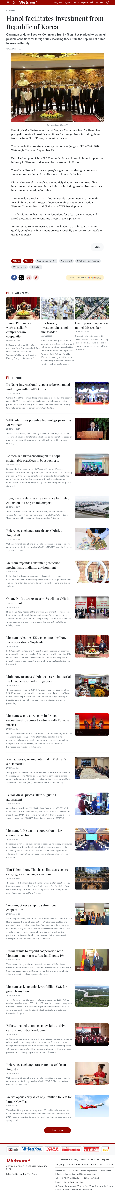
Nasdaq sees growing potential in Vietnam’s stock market (36, 761)
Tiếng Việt (57, 2)
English (67, 2)
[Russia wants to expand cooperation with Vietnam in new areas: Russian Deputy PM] (92, 960)
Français (75, 2)
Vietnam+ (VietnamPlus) (28, 2)
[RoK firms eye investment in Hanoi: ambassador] (57, 308)
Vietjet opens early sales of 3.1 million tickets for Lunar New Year (39, 1099)
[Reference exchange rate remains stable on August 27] (92, 1073)
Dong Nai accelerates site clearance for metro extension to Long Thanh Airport (37, 500)
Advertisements (97, 1164)
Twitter (21, 277)
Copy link (36, 277)
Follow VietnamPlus (77, 277)
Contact (110, 1164)
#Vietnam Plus (19, 267)
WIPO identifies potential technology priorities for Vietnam (38, 422)
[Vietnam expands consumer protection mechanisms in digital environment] (92, 572)
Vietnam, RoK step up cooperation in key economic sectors (34, 832)
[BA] (77, 1149)
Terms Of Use (87, 1159)
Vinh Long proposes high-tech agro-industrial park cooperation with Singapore (38, 678)
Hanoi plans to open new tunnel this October (91, 325)
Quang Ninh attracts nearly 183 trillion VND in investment (38, 600)
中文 (92, 2)
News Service (82, 1164)
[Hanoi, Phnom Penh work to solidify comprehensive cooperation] (23, 308)
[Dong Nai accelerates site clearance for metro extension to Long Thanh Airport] (92, 507)
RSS (97, 1159)
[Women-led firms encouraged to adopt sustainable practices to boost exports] (92, 465)
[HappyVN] (96, 1149)
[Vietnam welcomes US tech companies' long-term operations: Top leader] (92, 646)
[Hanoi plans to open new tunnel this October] (92, 308)
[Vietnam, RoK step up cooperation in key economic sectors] (92, 839)
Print (29, 277)
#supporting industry (46, 260)
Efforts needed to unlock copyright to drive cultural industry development (36, 1027)
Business (11, 10)
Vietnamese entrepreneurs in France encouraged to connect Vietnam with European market (38, 720)
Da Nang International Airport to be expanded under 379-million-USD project (38, 386)
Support (105, 1159)
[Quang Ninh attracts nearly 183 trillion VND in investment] (92, 607)
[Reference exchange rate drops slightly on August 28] (92, 539)
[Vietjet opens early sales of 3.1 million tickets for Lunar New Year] (92, 1106)
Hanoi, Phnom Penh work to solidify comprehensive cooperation (20, 329)
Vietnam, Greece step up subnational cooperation (31, 907)
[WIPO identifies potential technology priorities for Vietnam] (92, 429)
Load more (57, 1130)
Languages (61, 1164)
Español (84, 2)
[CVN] (38, 1149)
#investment (66, 260)
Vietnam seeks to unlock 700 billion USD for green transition (36, 988)
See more (17, 378)
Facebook (14, 277)
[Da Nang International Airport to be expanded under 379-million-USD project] (92, 393)
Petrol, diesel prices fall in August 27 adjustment (31, 797)
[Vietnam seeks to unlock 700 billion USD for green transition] (92, 995)
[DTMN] (57, 1149)
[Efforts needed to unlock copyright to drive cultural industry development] (92, 1034)
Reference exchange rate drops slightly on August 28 (35, 532)
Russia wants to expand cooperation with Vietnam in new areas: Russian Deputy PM (35, 953)
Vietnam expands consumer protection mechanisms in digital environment (33, 565)
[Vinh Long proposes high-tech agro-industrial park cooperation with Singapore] (92, 685)
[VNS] (17, 1149)
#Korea (28, 260)
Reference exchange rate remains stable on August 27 (36, 1066)
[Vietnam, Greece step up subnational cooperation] (92, 914)
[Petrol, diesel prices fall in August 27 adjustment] (92, 804)
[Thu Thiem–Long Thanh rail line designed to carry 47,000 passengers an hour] (92, 878)
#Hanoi (16, 260)
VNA (71, 1164)
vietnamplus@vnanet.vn (72, 1182)
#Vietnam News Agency (88, 260)
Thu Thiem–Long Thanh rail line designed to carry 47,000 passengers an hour (37, 871)
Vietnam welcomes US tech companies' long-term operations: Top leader (37, 639)
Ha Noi (37, 267)
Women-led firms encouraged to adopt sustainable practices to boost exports (33, 458)
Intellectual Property (69, 1159)
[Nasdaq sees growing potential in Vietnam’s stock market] (92, 768)
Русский (99, 2)
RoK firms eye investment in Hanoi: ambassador (55, 327)
